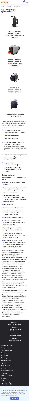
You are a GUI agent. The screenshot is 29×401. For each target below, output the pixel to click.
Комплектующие (5, 365)
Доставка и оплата (6, 375)
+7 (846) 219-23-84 (14, 330)
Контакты (4, 373)
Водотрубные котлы (6, 350)
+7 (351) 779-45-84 (14, 340)
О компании (4, 368)
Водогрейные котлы (6, 348)
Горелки (3, 363)
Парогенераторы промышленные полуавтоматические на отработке (14, 35)
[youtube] (10, 383)
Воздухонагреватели (7, 353)
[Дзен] (2, 383)
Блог (2, 380)
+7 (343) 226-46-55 (14, 324)
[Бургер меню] (27, 2)
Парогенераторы (5, 358)
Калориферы (4, 355)
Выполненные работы (7, 370)
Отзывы (3, 378)
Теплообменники (6, 360)
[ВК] (6, 383)
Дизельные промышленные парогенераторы (14, 90)
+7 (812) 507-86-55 (14, 335)
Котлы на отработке (6, 345)
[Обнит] (5, 2)
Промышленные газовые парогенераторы (14, 115)
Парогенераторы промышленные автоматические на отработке (14, 63)
